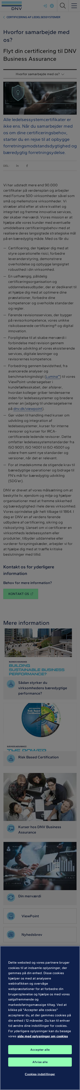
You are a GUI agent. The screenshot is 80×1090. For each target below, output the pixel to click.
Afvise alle (40, 1062)
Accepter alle (40, 1050)
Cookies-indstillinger (40, 1074)
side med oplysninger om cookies (42, 1036)
